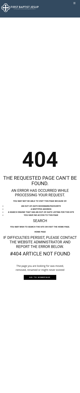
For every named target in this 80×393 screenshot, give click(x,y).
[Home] (20, 7)
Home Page (40, 232)
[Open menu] (74, 3)
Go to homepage (39, 277)
